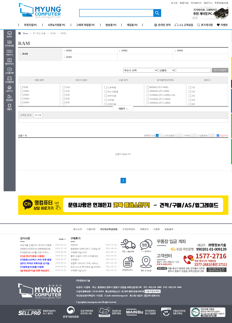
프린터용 (111, 104)
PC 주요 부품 (39, 33)
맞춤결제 (169, 229)
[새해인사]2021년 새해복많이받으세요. (38, 249)
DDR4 (180, 50)
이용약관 (91, 229)
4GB (67, 98)
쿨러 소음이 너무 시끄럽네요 (84, 256)
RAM (53, 33)
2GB (67, 91)
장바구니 (208, 3)
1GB (67, 87)
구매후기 (75, 259)
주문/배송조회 (221, 3)
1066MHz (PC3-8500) (159, 91)
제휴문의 (144, 229)
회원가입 (184, 3)
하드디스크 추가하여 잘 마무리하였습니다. (91, 267)
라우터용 (111, 96)
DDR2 (63, 33)
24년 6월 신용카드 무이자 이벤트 (36, 245)
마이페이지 (196, 3)
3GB (67, 95)
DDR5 (69, 57)
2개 (193, 91)
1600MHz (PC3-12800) (159, 103)
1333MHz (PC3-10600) (159, 99)
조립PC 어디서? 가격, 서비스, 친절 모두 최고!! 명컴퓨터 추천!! (100, 263)
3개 (193, 96)
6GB (67, 102)
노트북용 (111, 87)
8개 (193, 104)
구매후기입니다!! (79, 252)
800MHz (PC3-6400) (158, 87)
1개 (193, 87)
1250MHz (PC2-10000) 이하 (162, 95)
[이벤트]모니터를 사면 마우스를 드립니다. (40, 252)
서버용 (110, 100)
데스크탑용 (112, 91)
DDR (25, 87)
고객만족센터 (128, 229)
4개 (193, 100)
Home (25, 33)
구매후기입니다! (78, 270)
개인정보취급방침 (108, 229)
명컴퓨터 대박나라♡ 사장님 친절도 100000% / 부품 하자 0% (99, 249)
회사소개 (77, 229)
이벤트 (156, 229)
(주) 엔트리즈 (154, 295)
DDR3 (69, 50)
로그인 (174, 3)
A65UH (74, 245)
